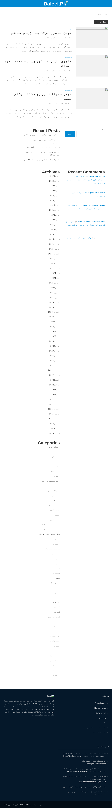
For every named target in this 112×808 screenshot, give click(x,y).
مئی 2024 (55, 278)
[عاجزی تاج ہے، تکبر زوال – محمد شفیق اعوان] (92, 65)
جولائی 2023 (54, 326)
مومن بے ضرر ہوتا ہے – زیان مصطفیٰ (41, 33)
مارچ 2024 (55, 288)
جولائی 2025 (54, 210)
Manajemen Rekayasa (95, 192)
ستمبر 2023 (54, 317)
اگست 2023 (55, 322)
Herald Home (100, 708)
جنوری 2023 (54, 356)
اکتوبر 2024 (54, 254)
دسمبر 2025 (54, 200)
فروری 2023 (54, 351)
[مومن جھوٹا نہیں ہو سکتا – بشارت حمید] (92, 98)
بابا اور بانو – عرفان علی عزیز (91, 787)
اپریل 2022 (54, 399)
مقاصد (103, 722)
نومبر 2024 (54, 249)
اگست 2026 (55, 176)
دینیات (68, 29)
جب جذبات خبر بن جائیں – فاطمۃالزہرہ (88, 791)
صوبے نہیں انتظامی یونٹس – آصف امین (43, 147)
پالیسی (102, 718)
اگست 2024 (55, 263)
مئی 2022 (55, 394)
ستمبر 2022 (54, 375)
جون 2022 (55, 389)
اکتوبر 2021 (54, 409)
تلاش (103, 129)
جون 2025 (55, 215)
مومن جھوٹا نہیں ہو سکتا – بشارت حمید (42, 96)
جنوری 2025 (54, 239)
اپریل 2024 (54, 283)
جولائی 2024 (54, 268)
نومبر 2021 (54, 404)
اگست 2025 (55, 205)
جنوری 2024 (54, 297)
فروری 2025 (54, 234)
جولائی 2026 (54, 181)
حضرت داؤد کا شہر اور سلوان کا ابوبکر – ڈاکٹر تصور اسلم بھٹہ (84, 208)
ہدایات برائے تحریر (96, 727)
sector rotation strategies (94, 205)
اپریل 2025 (54, 225)
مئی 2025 (55, 220)
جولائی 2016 (54, 433)
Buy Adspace (100, 703)
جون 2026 (55, 186)
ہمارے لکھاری (99, 732)
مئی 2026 (55, 191)
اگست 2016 (55, 428)
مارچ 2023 (55, 346)
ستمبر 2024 (54, 258)
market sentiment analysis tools (91, 221)
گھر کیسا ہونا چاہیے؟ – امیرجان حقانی (42, 135)
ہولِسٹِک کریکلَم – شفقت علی (94, 761)
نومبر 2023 (54, 307)
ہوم (106, 14)
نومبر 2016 (54, 414)
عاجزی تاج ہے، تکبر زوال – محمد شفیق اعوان (38, 63)
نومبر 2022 (54, 365)
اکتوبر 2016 (54, 419)
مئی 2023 (55, 336)
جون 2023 (55, 331)
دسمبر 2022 (54, 360)
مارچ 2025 (55, 229)
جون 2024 (55, 273)
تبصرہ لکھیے (49, 38)
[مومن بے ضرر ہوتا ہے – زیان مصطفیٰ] (92, 37)
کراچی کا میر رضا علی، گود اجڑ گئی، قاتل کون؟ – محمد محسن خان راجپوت (86, 179)
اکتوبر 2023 (54, 312)
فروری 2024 (54, 292)
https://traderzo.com (96, 176)
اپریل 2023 (54, 341)
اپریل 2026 (54, 195)
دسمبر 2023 (54, 302)
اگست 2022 (55, 380)
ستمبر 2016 (54, 423)
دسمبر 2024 (54, 244)
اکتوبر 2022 (54, 370)
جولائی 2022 (54, 385)
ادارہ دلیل (100, 713)
